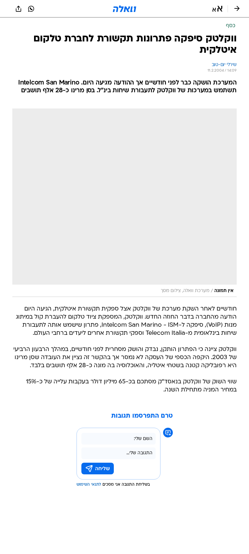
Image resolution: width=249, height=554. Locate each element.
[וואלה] (124, 9)
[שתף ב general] (18, 8)
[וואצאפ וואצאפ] (31, 9)
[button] (217, 9)
